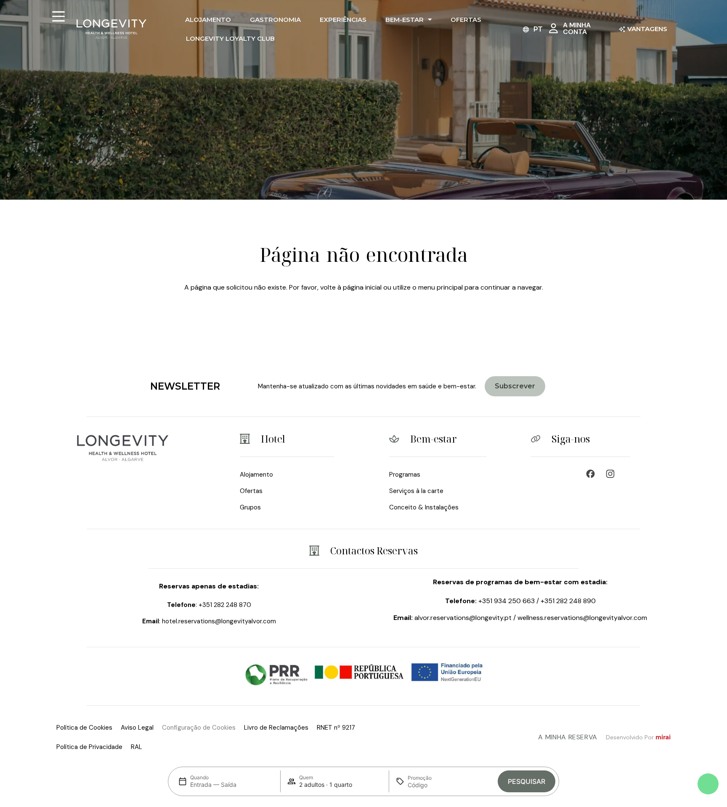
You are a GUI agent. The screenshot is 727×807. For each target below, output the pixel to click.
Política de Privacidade (89, 747)
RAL (136, 747)
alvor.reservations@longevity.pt (463, 617)
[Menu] (58, 16)
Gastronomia (275, 20)
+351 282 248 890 (568, 600)
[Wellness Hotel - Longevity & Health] (592, 473)
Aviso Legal (137, 727)
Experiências (343, 20)
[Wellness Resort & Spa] (612, 473)
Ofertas (466, 20)
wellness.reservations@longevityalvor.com (582, 617)
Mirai (663, 737)
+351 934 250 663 (506, 600)
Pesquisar (526, 781)
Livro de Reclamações (276, 727)
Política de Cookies (84, 727)
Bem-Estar (404, 20)
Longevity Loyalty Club (230, 38)
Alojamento (208, 20)
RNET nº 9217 (336, 727)
